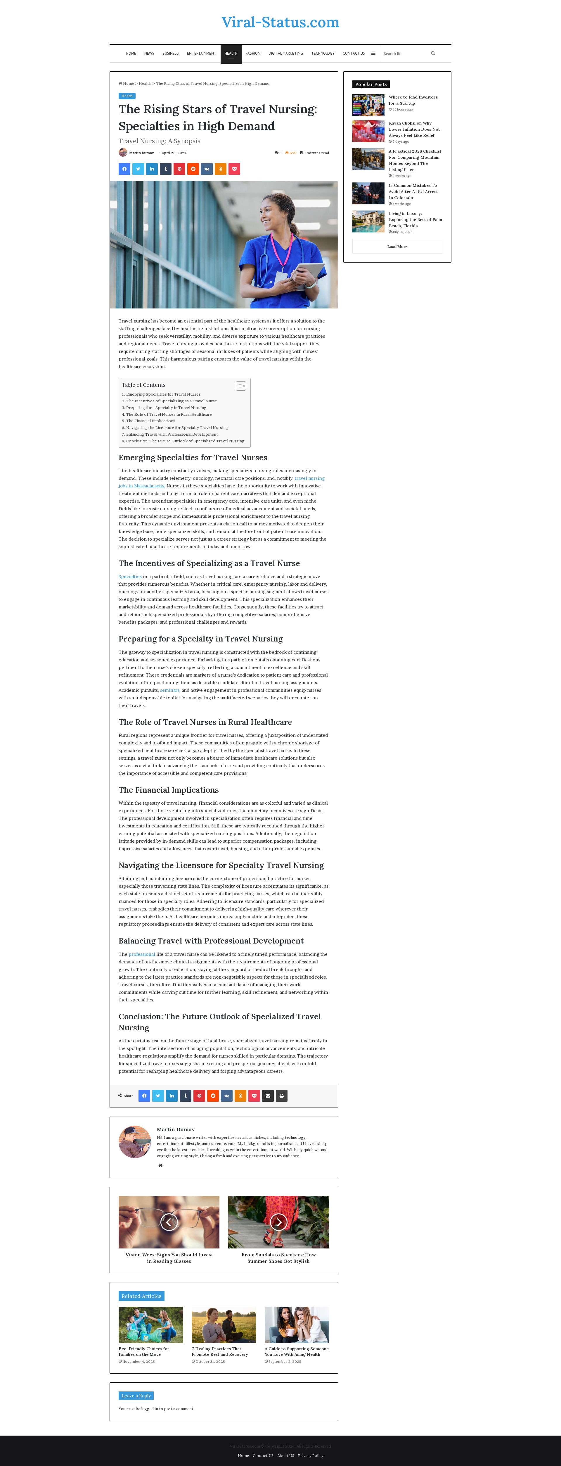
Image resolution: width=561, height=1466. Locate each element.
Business (170, 53)
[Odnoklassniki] (220, 169)
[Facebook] (124, 169)
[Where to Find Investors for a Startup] (368, 105)
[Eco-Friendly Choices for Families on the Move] (151, 1325)
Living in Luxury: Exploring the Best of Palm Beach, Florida (415, 219)
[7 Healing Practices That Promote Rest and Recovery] (224, 1325)
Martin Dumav (141, 153)
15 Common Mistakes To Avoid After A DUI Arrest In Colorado (413, 191)
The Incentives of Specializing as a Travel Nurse (172, 401)
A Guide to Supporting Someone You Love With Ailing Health (297, 1351)
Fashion (253, 53)
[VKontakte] (207, 169)
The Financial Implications (150, 420)
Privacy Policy (310, 1455)
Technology (323, 53)
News (149, 53)
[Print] (282, 1096)
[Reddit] (193, 169)
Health (231, 53)
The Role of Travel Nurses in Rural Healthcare (169, 414)
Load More (397, 246)
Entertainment (202, 53)
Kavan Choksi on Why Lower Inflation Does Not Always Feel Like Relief (414, 129)
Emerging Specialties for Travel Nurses (163, 394)
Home (131, 53)
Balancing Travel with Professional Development (172, 434)
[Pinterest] (179, 169)
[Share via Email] (268, 1096)
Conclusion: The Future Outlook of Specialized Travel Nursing (185, 441)
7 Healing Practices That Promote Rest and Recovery (220, 1351)
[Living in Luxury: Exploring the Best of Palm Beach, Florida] (368, 221)
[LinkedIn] (152, 169)
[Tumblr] (166, 169)
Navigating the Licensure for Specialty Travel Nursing (177, 427)
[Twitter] (138, 169)
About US (285, 1455)
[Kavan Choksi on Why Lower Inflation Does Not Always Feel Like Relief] (368, 131)
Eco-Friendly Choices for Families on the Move (144, 1351)
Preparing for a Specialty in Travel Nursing (166, 407)
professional (142, 954)
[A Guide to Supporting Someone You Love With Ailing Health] (297, 1325)
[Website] (160, 1165)
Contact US (354, 53)
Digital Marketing (286, 53)
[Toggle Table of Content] (238, 386)
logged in (149, 1408)
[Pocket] (234, 169)
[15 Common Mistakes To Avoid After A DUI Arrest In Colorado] (368, 193)
